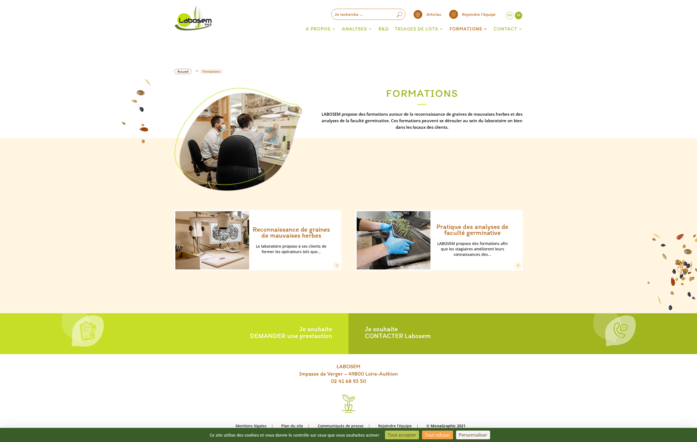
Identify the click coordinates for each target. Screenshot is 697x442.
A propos (318, 29)
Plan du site (292, 425)
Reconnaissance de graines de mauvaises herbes (291, 232)
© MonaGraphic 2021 (446, 425)
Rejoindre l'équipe (479, 14)
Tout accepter (402, 435)
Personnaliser (473, 435)
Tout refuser (437, 435)
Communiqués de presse (340, 425)
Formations (466, 29)
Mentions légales (251, 425)
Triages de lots (416, 29)
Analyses (354, 29)
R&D (383, 29)
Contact (505, 29)
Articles (433, 14)
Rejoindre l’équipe (395, 425)
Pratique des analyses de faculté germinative (472, 229)
